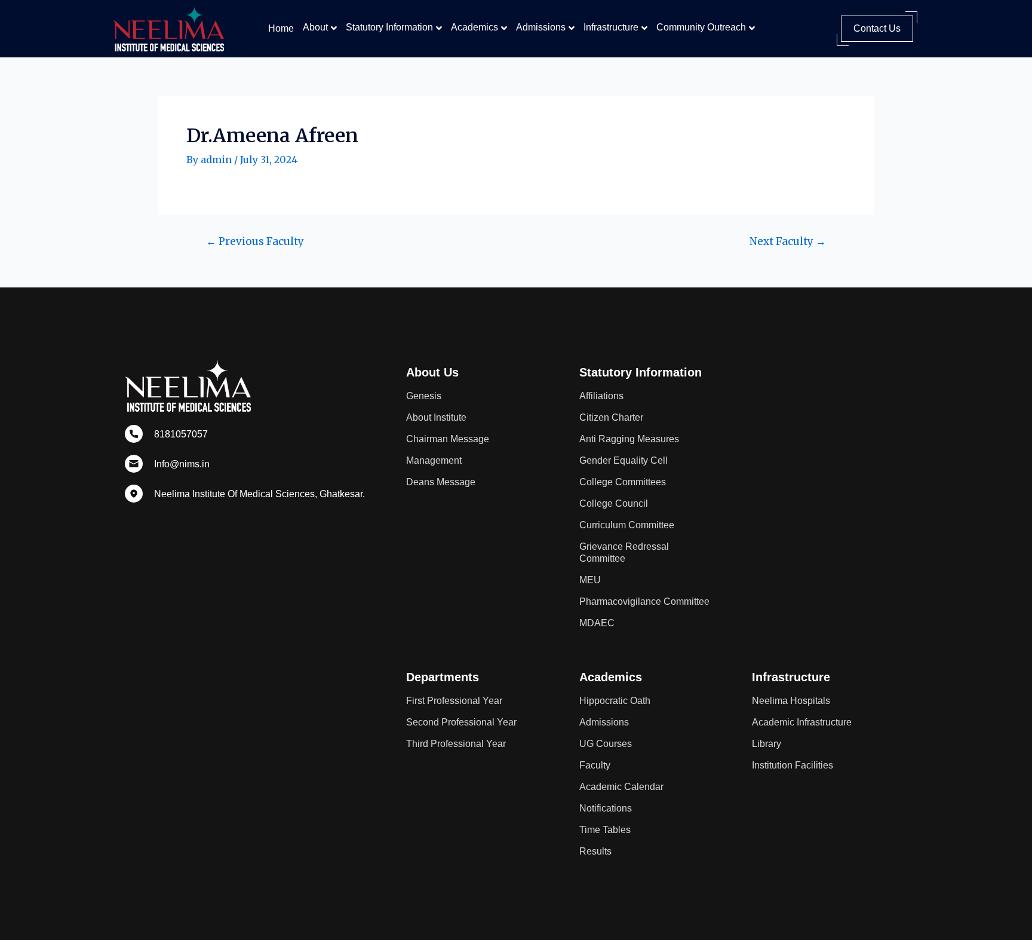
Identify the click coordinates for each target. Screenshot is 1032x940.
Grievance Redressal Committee (624, 552)
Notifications (605, 808)
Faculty (594, 765)
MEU (590, 580)
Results (595, 851)
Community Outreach (701, 27)
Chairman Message (447, 439)
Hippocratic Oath (614, 701)
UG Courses (605, 744)
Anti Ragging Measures (629, 439)
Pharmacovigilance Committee (644, 601)
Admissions (541, 27)
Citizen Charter (611, 417)
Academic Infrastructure (802, 722)
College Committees (622, 482)
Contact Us (877, 28)
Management (434, 460)
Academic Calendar (621, 787)
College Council (613, 503)
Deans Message (440, 482)
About (315, 27)
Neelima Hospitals (791, 701)
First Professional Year (454, 701)
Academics (474, 27)
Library (766, 744)
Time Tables (605, 830)
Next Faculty (788, 242)
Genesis (423, 396)
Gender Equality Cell (623, 460)
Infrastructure (610, 27)
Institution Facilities (792, 765)
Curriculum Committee (626, 525)
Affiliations (601, 396)
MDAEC (597, 623)
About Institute (436, 417)
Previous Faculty (255, 242)
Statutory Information (389, 27)
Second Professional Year (461, 722)
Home (281, 28)
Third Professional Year (456, 744)
